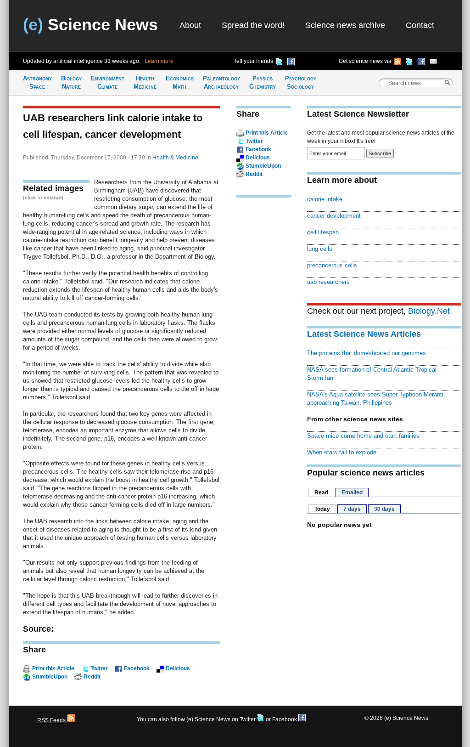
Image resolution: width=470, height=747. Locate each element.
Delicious (178, 668)
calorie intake (324, 199)
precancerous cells (332, 265)
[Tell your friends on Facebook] (291, 63)
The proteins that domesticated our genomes (366, 353)
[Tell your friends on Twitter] (279, 63)
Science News (90, 24)
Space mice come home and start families (363, 435)
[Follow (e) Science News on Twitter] (409, 63)
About (190, 25)
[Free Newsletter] (433, 63)
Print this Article (53, 668)
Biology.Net (429, 311)
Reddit (92, 676)
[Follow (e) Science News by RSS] (397, 63)
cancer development (334, 215)
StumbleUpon (49, 676)
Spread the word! (253, 25)
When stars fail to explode (341, 452)
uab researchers (328, 281)
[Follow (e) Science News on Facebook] (421, 63)
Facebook (137, 668)
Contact (420, 25)
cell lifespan (323, 232)
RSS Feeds (52, 720)
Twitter (99, 668)
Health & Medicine (175, 157)
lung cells (319, 248)
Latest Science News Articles (364, 334)
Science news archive (345, 25)
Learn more (159, 61)
